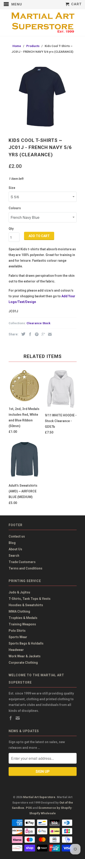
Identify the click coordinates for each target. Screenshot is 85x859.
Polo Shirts (17, 630)
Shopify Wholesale (42, 813)
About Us (15, 549)
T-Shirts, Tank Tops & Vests (30, 599)
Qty (11, 228)
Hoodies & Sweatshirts (26, 605)
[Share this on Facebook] (29, 334)
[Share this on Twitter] (22, 334)
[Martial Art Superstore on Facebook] (11, 718)
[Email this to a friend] (49, 334)
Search (14, 555)
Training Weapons (22, 624)
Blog (12, 543)
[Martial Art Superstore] (42, 23)
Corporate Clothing (23, 662)
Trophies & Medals (23, 618)
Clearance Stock (38, 323)
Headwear (16, 650)
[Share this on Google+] (42, 334)
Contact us (17, 536)
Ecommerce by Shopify (55, 807)
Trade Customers (22, 562)
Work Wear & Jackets (25, 656)
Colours (15, 208)
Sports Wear (18, 637)
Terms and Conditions (25, 568)
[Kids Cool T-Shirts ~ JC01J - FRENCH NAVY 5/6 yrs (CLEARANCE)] (43, 96)
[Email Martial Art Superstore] (18, 718)
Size (12, 188)
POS (29, 807)
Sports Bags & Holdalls (26, 643)
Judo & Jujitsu (19, 592)
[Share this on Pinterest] (36, 334)
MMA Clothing (19, 611)
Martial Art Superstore (39, 797)
